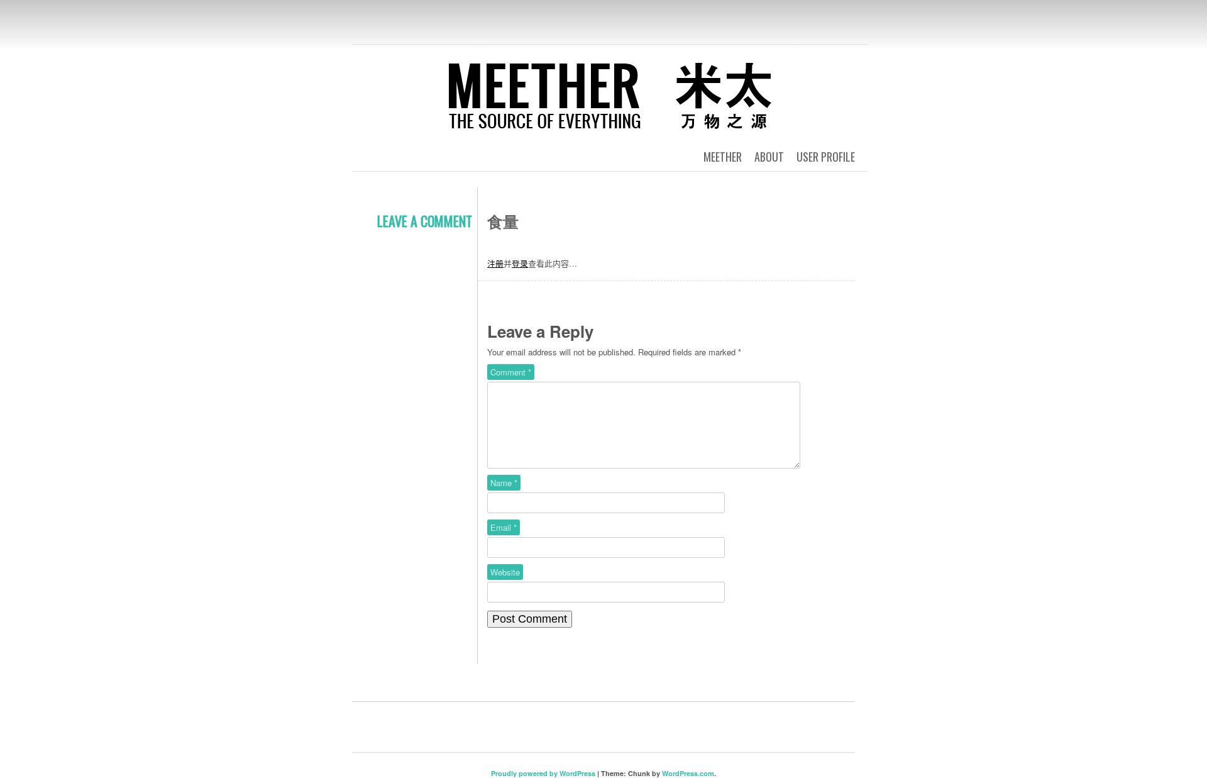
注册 (495, 263)
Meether (722, 156)
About (769, 156)
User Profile (825, 156)
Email (503, 527)
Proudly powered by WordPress (543, 773)
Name (503, 483)
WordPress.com (688, 773)
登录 (520, 263)
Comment (510, 372)
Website (505, 572)
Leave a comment (424, 221)
